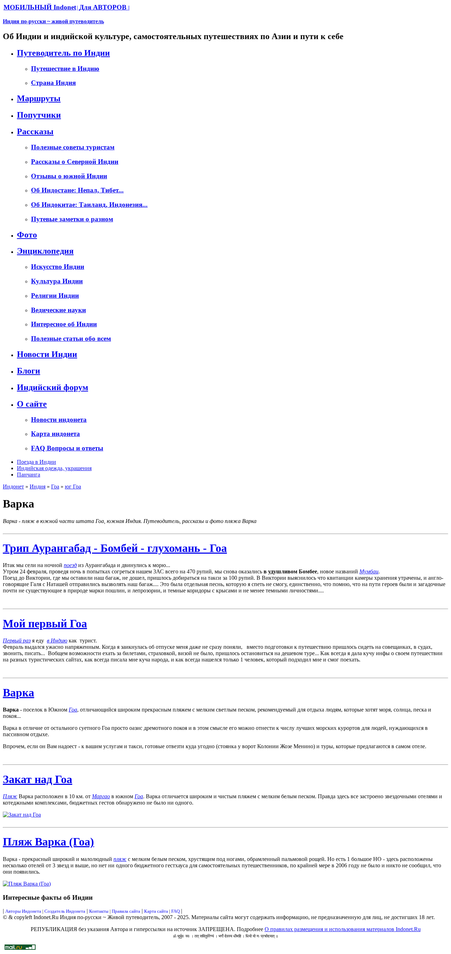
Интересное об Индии (64, 324)
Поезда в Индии (36, 462)
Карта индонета (55, 433)
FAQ (175, 911)
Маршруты (39, 98)
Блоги (28, 370)
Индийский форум (52, 387)
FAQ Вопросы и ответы (67, 448)
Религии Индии (55, 295)
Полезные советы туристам (73, 147)
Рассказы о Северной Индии (74, 161)
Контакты (99, 911)
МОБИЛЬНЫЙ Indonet (40, 7)
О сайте (32, 403)
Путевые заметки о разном (72, 219)
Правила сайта (126, 911)
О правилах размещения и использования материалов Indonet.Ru (343, 929)
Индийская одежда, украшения (54, 468)
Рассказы (35, 131)
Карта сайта (156, 911)
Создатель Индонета (64, 911)
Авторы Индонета (23, 911)
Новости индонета (59, 419)
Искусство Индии (57, 266)
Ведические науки (58, 310)
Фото (27, 234)
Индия (37, 487)
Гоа (55, 487)
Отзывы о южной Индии (69, 176)
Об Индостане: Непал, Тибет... (77, 190)
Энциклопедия (45, 251)
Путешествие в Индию (65, 68)
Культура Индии (57, 281)
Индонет (13, 487)
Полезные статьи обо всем (71, 338)
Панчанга (28, 475)
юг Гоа (73, 487)
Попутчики (39, 114)
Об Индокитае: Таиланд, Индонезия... (89, 204)
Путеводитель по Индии (63, 52)
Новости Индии (47, 354)
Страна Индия (53, 82)
